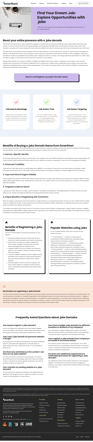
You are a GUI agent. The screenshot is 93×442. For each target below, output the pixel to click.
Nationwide (29, 419)
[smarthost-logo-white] (8, 399)
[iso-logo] (10, 423)
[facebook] (3, 416)
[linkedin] (11, 416)
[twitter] (6, 416)
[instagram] (8, 416)
